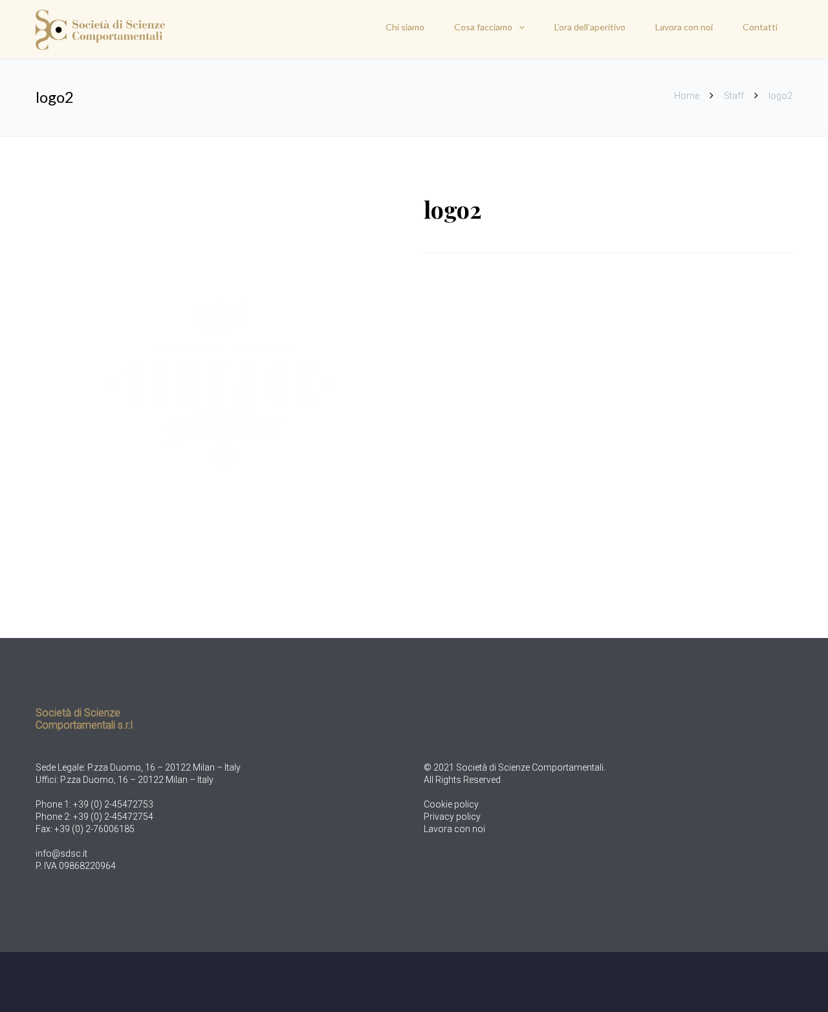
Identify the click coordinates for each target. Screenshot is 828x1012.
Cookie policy (451, 804)
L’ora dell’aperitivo (590, 26)
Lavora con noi (684, 26)
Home (687, 96)
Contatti (760, 26)
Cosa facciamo (483, 26)
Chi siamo (405, 26)
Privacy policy (452, 816)
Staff (734, 96)
